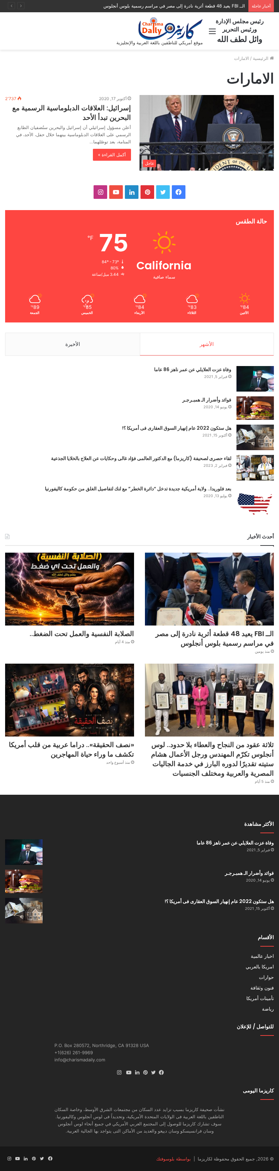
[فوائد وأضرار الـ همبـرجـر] (255, 408)
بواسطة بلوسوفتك (173, 1158)
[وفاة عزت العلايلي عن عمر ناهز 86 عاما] (255, 379)
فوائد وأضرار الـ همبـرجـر (206, 399)
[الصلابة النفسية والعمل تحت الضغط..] (69, 589)
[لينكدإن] (135, 1073)
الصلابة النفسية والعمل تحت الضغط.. (210, 6)
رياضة (268, 1009)
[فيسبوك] (160, 1073)
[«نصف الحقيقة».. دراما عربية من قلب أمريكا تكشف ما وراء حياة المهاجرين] (69, 700)
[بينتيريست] (144, 1073)
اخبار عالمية (262, 956)
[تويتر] (152, 1073)
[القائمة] (212, 33)
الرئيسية (261, 58)
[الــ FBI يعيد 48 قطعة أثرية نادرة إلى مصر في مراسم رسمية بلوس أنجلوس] (209, 589)
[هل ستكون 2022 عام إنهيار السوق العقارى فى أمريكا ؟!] (255, 437)
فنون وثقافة (262, 988)
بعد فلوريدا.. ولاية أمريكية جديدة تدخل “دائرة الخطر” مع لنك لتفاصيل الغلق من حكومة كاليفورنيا (138, 488)
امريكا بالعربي (260, 966)
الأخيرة (72, 344)
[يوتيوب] (127, 1073)
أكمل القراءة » (112, 154)
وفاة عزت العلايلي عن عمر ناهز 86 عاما (192, 369)
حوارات (266, 977)
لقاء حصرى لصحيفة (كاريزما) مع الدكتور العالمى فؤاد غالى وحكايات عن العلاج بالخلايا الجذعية (141, 458)
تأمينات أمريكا (260, 998)
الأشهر (207, 344)
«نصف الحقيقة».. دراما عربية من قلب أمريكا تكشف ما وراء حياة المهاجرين (71, 749)
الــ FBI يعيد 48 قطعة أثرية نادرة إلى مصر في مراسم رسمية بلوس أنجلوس (214, 638)
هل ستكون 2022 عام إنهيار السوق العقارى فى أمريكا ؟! (176, 428)
